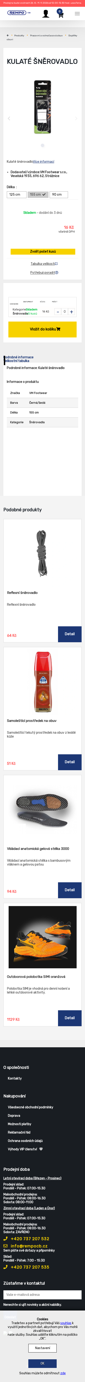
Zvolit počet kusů (43, 251)
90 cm (57, 195)
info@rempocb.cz (29, 1246)
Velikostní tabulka (16, 361)
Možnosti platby (19, 1124)
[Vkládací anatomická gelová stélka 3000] (42, 809)
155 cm (35, 195)
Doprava (14, 1116)
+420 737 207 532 (29, 1238)
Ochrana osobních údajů (25, 1141)
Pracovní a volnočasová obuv (46, 35)
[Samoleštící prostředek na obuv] (42, 681)
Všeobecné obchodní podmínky (30, 1107)
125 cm (14, 195)
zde (63, 1373)
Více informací (43, 162)
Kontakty (15, 1078)
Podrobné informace (18, 357)
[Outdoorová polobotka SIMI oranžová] (42, 937)
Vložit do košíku (43, 329)
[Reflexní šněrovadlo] (42, 553)
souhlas (65, 1323)
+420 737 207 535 (29, 1267)
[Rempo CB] (20, 13)
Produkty (19, 35)
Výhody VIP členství (22, 1149)
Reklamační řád (19, 1132)
